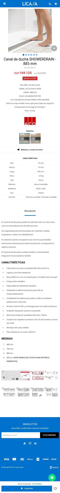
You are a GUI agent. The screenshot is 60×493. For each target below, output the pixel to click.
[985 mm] (35, 138)
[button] (50, 3)
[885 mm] (24, 138)
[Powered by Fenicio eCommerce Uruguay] (54, 467)
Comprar (28, 488)
